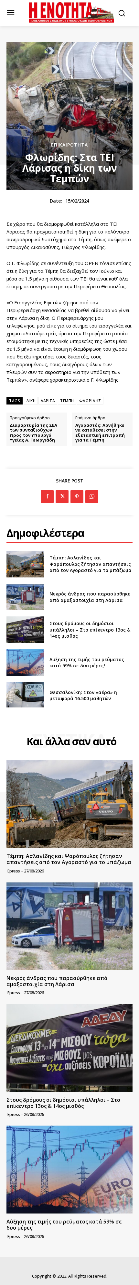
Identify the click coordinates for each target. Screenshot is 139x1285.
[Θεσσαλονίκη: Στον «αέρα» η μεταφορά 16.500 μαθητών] (25, 695)
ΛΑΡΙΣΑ (48, 401)
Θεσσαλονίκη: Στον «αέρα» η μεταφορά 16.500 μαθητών (83, 695)
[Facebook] (47, 496)
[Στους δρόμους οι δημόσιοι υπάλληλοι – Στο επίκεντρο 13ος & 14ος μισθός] (25, 629)
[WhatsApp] (91, 496)
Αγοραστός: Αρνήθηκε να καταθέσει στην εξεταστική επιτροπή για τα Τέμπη (100, 433)
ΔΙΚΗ (31, 401)
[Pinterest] (76, 496)
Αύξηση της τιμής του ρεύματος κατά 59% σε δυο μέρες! (86, 662)
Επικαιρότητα (69, 145)
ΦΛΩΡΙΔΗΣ (90, 401)
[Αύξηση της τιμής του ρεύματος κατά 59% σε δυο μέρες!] (25, 662)
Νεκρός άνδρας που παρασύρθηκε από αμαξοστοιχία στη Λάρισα (89, 597)
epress (13, 871)
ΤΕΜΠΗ (67, 401)
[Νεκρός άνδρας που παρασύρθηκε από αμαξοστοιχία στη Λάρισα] (25, 597)
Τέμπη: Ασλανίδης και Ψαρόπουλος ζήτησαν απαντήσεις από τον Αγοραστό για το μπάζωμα (90, 564)
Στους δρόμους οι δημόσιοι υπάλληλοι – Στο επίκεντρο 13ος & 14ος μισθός (89, 629)
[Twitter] (62, 496)
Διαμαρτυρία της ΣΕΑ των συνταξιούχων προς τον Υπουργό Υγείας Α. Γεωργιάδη (33, 433)
